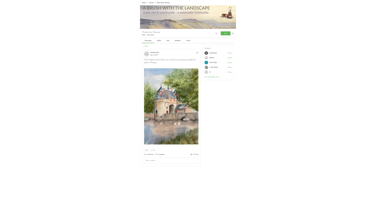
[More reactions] (152, 150)
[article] (171, 107)
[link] (148, 40)
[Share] (197, 52)
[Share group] (233, 33)
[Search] (216, 33)
